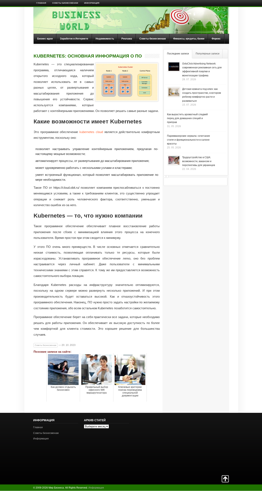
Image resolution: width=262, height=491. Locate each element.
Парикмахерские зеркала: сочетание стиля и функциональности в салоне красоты (188, 139)
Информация (91, 3)
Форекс (216, 38)
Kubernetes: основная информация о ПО (88, 56)
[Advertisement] (214, 443)
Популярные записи (207, 53)
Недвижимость (105, 38)
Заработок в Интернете (74, 38)
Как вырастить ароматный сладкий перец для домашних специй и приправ (187, 118)
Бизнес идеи (45, 38)
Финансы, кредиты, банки (188, 38)
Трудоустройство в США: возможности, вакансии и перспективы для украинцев (198, 161)
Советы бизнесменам (65, 3)
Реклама (126, 38)
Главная (41, 3)
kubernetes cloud (91, 132)
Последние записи (178, 53)
